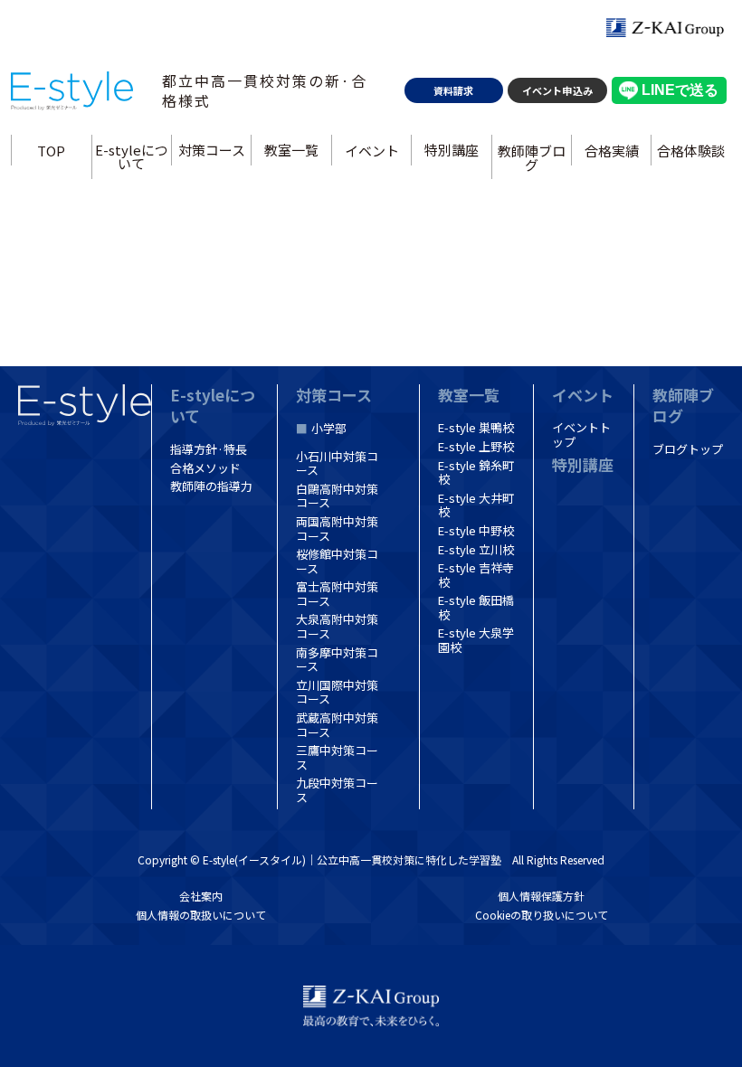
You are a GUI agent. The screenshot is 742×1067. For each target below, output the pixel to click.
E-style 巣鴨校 (476, 427)
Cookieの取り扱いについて (541, 914)
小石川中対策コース (337, 463)
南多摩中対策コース (337, 659)
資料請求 (453, 90)
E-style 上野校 (476, 446)
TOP (51, 149)
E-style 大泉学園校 (476, 640)
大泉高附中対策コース (337, 626)
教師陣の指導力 (211, 486)
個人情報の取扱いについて (201, 914)
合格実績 (612, 149)
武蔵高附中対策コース (337, 725)
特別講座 (451, 149)
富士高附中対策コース (337, 593)
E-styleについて (131, 156)
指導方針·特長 (208, 449)
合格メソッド (205, 468)
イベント (371, 149)
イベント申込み (557, 90)
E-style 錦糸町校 (476, 472)
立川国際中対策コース (337, 692)
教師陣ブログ (532, 156)
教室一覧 (291, 149)
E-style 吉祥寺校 (476, 574)
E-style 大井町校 (476, 505)
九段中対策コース (337, 790)
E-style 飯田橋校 (476, 607)
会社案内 (201, 895)
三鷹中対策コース (337, 757)
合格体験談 (691, 149)
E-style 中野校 (476, 530)
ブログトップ (687, 449)
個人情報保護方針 (541, 895)
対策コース (211, 149)
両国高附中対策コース (337, 528)
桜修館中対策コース (337, 561)
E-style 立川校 (476, 549)
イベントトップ (581, 434)
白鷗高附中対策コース (337, 496)
